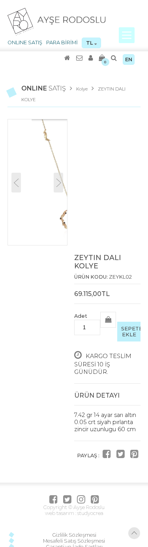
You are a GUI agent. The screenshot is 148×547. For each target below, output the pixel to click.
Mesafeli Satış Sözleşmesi (74, 541)
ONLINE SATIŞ (24, 42)
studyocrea (89, 513)
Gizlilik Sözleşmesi (74, 535)
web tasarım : (60, 513)
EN (128, 59)
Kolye (82, 89)
